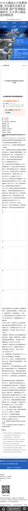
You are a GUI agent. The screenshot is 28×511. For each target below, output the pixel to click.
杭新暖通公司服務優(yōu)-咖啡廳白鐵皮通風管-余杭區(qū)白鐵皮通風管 (14, 433)
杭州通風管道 (5, 138)
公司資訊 (14, 26)
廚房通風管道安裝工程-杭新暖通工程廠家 (11, 443)
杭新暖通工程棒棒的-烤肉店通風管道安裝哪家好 (12, 452)
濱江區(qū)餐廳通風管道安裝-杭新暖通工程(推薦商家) (13, 441)
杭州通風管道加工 (12, 138)
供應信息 (5, 26)
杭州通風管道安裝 (21, 138)
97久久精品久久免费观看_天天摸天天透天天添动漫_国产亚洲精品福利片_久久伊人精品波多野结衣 (13, 9)
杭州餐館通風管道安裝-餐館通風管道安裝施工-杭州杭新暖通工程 (14, 450)
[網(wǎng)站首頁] (3, 508)
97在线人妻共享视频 (17, 505)
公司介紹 (23, 22)
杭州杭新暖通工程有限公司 (14, 19)
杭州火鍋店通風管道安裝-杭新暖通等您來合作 (12, 435)
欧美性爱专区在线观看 (5, 505)
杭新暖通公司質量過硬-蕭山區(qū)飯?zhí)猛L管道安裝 (14, 439)
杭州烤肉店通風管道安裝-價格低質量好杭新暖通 (12, 447)
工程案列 (14, 22)
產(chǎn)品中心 (4, 22)
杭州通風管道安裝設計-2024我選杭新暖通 (11, 437)
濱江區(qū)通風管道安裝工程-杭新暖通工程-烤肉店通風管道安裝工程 (14, 446)
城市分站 (2, 461)
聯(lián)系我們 (23, 26)
